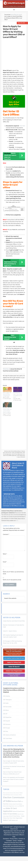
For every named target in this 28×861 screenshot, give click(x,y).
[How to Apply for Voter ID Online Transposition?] (7, 389)
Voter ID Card (8, 452)
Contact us (22, 838)
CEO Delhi (6, 703)
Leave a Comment (21, 457)
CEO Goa (5, 731)
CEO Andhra (6, 696)
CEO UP (5, 713)
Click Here (22, 126)
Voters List (14, 820)
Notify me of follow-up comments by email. (13, 572)
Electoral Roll (16, 801)
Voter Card (17, 806)
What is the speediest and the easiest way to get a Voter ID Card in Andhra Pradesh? (13, 779)
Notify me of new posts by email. (12, 579)
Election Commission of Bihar (16, 794)
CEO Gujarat (6, 721)
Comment (6, 534)
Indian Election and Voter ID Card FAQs (14, 621)
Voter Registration (21, 455)
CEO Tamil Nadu (7, 738)
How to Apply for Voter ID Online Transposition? (7, 394)
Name (5, 554)
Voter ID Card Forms (18, 811)
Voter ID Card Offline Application (10, 455)
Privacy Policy (14, 838)
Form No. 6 (6, 804)
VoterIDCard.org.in (14, 4)
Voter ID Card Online (10, 814)
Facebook (9, 840)
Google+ (20, 840)
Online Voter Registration (9, 806)
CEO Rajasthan (7, 717)
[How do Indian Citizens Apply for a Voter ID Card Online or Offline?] (7, 404)
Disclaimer (6, 838)
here (7, 192)
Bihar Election (16, 792)
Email (5, 562)
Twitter (15, 840)
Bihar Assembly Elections (8, 792)
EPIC (22, 801)
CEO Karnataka (7, 706)
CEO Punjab (6, 728)
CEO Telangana (7, 699)
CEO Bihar (6, 710)
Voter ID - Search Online (10, 631)
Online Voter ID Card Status (16, 804)
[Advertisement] (14, 53)
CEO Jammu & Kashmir (9, 735)
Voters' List (7, 820)
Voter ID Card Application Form (18, 454)
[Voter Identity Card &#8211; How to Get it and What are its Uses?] (17, 389)
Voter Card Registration (17, 452)
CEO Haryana (6, 724)
